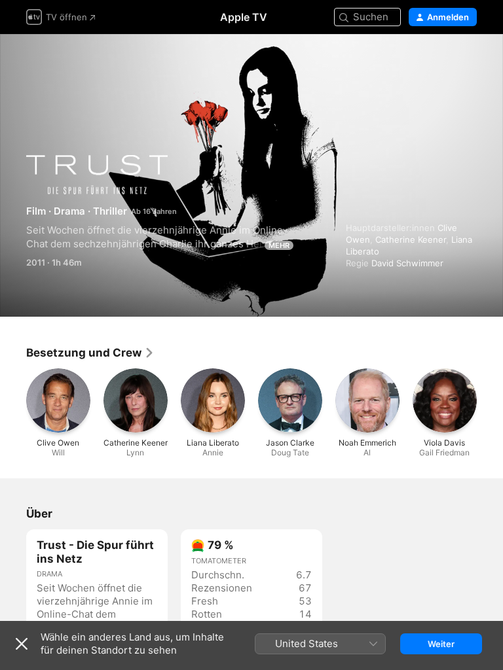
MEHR (279, 245)
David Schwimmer (407, 263)
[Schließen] (22, 644)
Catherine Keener (410, 239)
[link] (90, 352)
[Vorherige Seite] (13, 400)
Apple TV (243, 17)
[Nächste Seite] (490, 400)
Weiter (441, 644)
